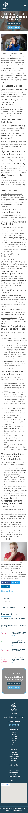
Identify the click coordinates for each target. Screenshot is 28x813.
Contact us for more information (10, 536)
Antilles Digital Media (16, 810)
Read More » (3, 621)
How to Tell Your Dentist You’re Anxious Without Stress (17, 659)
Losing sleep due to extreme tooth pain (11, 193)
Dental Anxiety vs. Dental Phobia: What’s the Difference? (18, 651)
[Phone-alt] (13, 725)
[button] (25, 5)
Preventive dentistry (15, 492)
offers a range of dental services (15, 518)
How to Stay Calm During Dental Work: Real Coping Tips (18, 642)
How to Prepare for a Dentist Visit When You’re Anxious (18, 633)
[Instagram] (18, 725)
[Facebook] (15, 725)
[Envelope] (10, 725)
